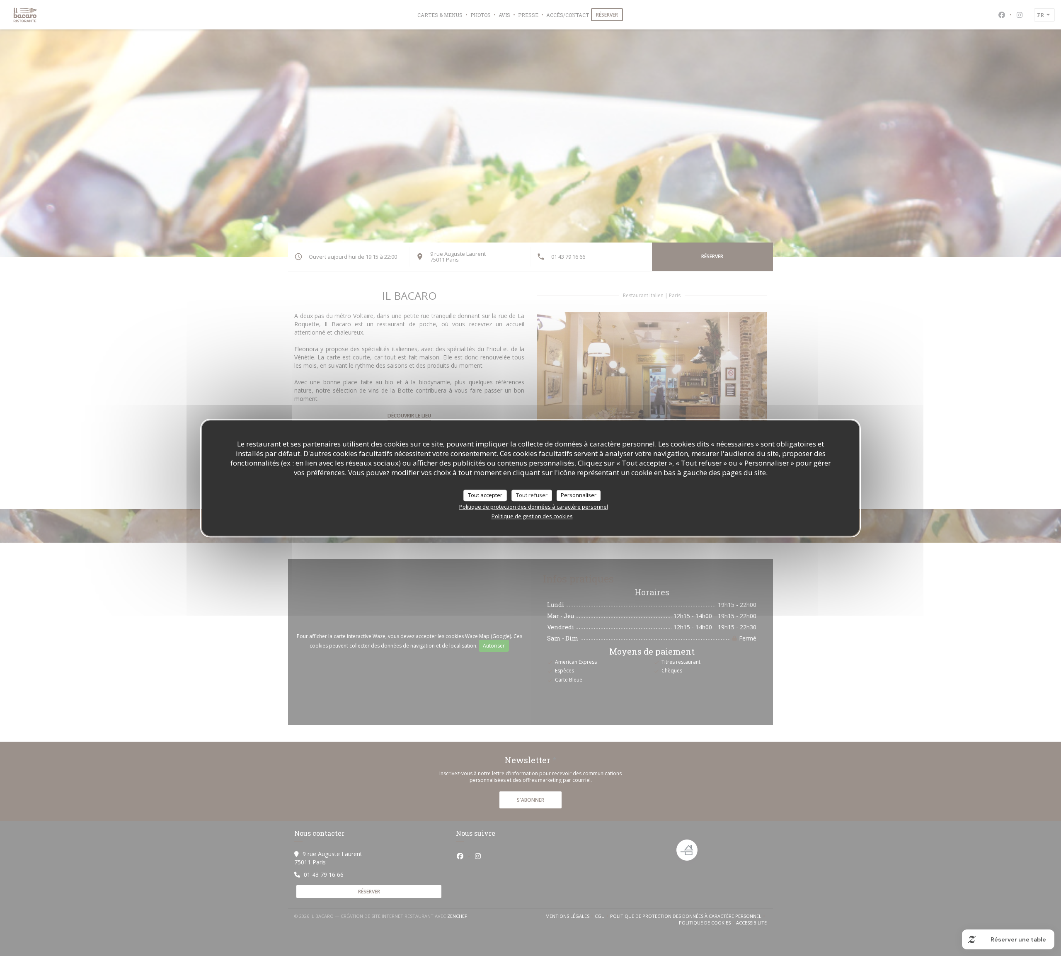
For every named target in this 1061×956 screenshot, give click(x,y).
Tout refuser (531, 495)
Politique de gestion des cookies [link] (532, 516)
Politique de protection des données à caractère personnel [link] (533, 506)
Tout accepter (485, 495)
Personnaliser (578, 495)
